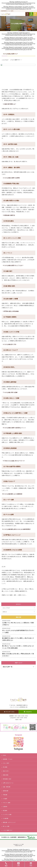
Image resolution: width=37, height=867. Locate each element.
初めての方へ (6, 771)
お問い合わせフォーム (8, 783)
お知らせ (5, 611)
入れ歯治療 (5, 818)
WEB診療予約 (31, 15)
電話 (6, 865)
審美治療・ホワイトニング (9, 822)
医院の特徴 (5, 775)
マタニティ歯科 (6, 802)
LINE (18, 865)
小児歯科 (5, 798)
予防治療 (5, 794)
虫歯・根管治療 (6, 786)
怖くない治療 (6, 826)
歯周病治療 (5, 790)
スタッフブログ (6, 608)
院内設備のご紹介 (7, 779)
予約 (31, 865)
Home (4, 755)
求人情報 (5, 767)
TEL (27, 14)
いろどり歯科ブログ (7, 830)
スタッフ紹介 (6, 763)
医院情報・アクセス (7, 759)
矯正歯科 (5, 810)
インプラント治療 (7, 814)
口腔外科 (5, 806)
